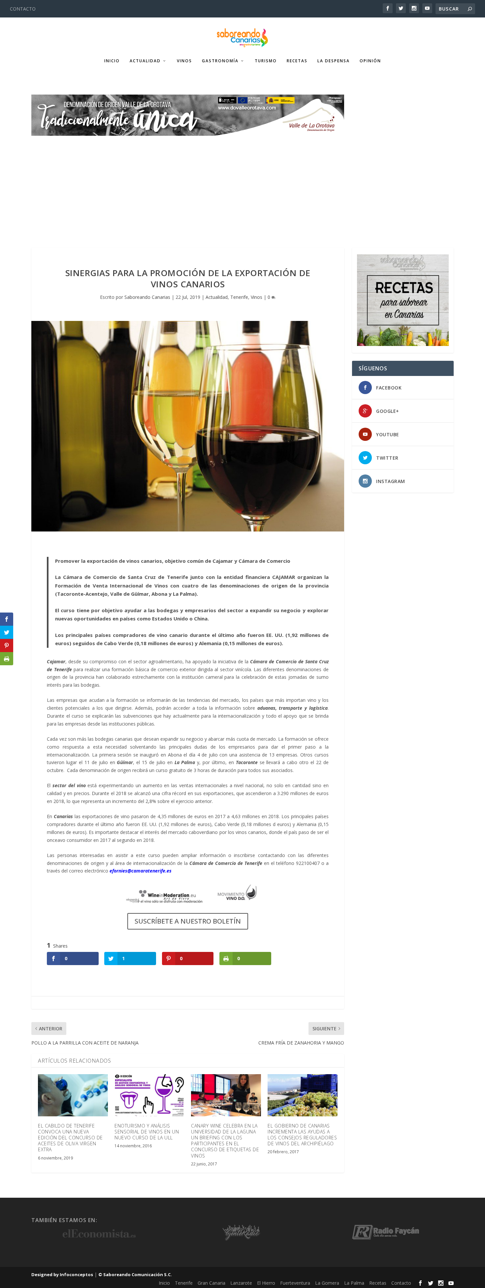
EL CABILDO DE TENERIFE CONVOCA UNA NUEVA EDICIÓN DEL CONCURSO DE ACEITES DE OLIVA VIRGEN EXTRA (70, 1138)
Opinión (370, 61)
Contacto (401, 1283)
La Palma (354, 1283)
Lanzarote (241, 1283)
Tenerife (239, 297)
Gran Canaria (211, 1283)
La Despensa (333, 61)
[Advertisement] (242, 185)
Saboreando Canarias (147, 297)
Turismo (266, 61)
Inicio (112, 61)
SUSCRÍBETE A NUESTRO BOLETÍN (188, 921)
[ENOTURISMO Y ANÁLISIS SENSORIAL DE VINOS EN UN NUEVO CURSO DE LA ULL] (149, 1095)
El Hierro (266, 1283)
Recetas (297, 61)
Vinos (184, 61)
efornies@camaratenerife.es (141, 871)
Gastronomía (220, 61)
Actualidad (145, 61)
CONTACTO (23, 9)
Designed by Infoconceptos (62, 1274)
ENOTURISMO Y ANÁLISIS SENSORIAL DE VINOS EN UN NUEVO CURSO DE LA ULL (146, 1132)
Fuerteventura (295, 1283)
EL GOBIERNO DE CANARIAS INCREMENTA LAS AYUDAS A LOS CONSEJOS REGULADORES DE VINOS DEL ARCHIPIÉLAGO (302, 1135)
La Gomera (327, 1283)
